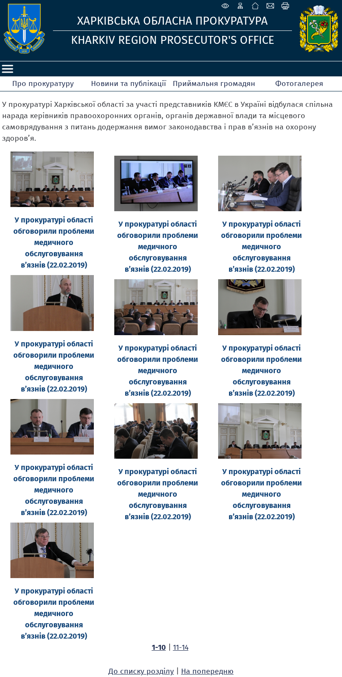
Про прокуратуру (43, 83)
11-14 (181, 647)
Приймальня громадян (214, 83)
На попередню (207, 671)
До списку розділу (141, 671)
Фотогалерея (299, 83)
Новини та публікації (128, 83)
